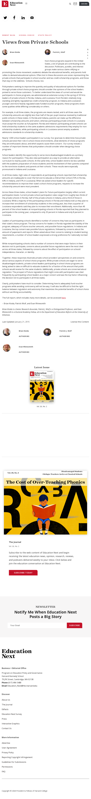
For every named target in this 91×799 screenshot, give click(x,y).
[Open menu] (26, 3)
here (63, 297)
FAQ (3, 771)
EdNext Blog (8, 35)
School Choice (26, 35)
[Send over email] (32, 17)
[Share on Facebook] (14, 17)
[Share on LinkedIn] (23, 17)
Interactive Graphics (11, 723)
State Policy (45, 35)
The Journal (7, 704)
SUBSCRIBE (84, 4)
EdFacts (5, 709)
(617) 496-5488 (14, 682)
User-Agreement (9, 747)
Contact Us (6, 728)
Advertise (6, 743)
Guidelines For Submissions (14, 762)
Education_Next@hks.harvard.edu (22, 685)
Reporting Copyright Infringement (17, 757)
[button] (70, 4)
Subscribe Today (23, 572)
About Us (6, 700)
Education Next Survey (12, 714)
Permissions (7, 766)
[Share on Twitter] (5, 17)
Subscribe (74, 625)
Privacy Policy (8, 752)
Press (4, 719)
